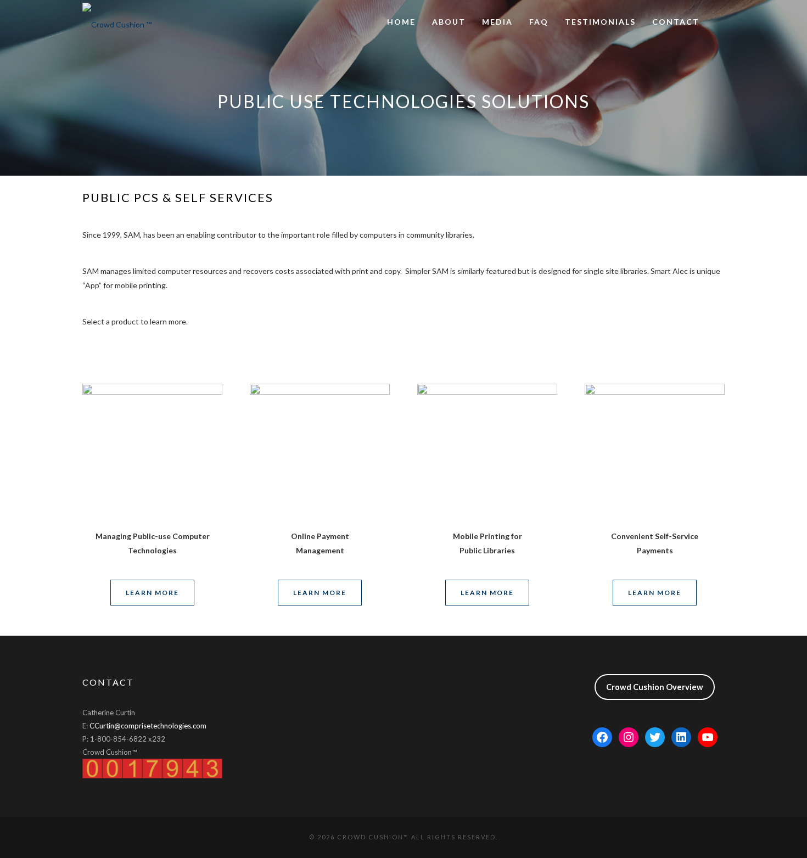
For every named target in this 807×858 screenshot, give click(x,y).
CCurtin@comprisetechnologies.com (147, 725)
